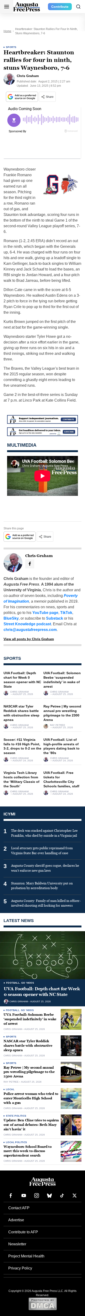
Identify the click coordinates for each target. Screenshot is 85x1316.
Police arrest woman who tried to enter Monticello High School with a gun (31, 1098)
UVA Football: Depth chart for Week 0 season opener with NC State (42, 991)
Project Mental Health (26, 1256)
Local (10, 1089)
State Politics (16, 1116)
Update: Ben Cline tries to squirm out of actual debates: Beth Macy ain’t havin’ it (31, 1125)
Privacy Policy (20, 1268)
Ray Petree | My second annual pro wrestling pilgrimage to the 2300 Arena (29, 1072)
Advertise (16, 1220)
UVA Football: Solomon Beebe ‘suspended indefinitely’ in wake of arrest (30, 1019)
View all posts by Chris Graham (29, 639)
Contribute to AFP (23, 1232)
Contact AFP (19, 1208)
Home (7, 31)
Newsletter (17, 1244)
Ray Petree (57, 725)
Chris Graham (19, 692)
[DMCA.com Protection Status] (42, 1303)
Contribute (59, 7)
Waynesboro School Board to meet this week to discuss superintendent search (28, 1151)
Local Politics (16, 1142)
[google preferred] (22, 97)
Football (13, 983)
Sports (11, 47)
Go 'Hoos (27, 983)
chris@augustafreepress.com (30, 630)
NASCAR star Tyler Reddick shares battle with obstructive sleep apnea (28, 1045)
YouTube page (45, 613)
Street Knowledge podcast (27, 624)
